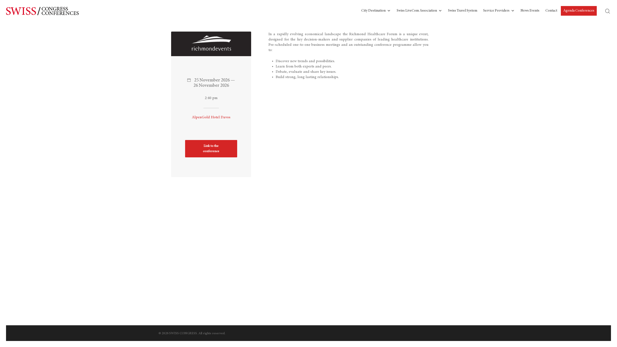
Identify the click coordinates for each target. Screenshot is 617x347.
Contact (551, 11)
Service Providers (496, 11)
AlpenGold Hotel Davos (211, 117)
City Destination (373, 11)
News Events (530, 11)
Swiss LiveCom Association (417, 11)
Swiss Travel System (462, 11)
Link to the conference (211, 148)
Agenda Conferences (578, 11)
